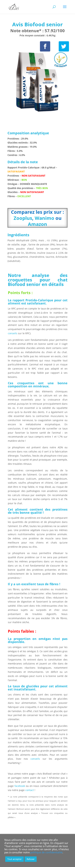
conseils (13, 333)
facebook (19, 786)
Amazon (37, 224)
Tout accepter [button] (14, 859)
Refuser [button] (31, 859)
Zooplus (23, 218)
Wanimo (44, 218)
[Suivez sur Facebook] (45, 46)
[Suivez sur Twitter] (64, 46)
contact (30, 790)
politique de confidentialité (46, 852)
